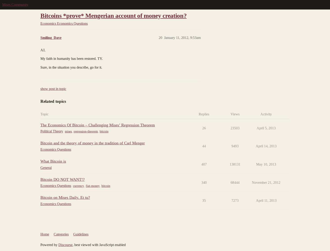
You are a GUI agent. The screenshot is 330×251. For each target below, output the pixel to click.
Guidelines (80, 234)
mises (68, 131)
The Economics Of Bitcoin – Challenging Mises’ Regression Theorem (97, 125)
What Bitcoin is (53, 161)
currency (78, 186)
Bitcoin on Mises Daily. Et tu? (65, 197)
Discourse (65, 245)
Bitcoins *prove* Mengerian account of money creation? (113, 15)
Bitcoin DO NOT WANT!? (62, 179)
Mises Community (15, 5)
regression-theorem (86, 131)
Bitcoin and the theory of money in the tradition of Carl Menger (92, 143)
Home (44, 234)
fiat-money (93, 186)
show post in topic (53, 89)
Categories (61, 234)
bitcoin (104, 131)
